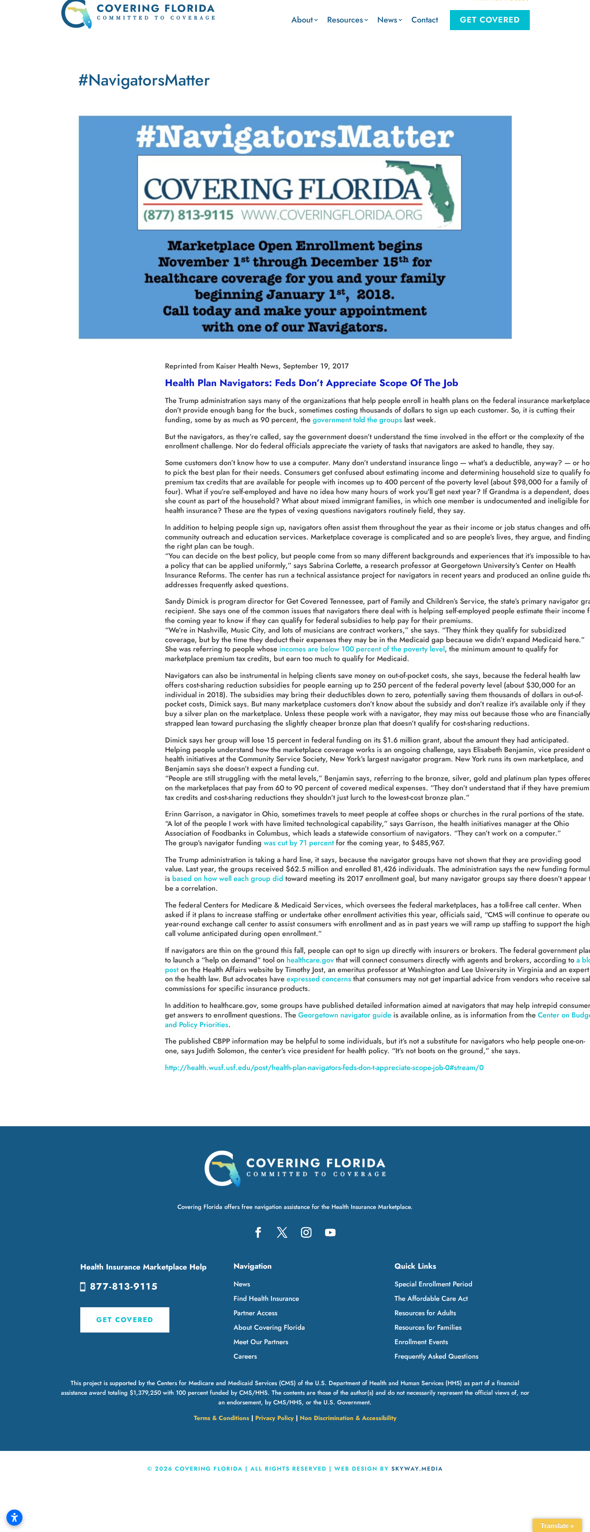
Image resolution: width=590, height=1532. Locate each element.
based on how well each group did (227, 878)
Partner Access (255, 1313)
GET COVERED (124, 1319)
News (387, 20)
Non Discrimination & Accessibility (348, 1418)
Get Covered (490, 20)
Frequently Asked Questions (436, 1356)
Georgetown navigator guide (344, 1015)
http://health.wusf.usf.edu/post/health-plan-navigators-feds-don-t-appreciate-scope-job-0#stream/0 (324, 1067)
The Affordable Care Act (431, 1298)
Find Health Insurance (266, 1298)
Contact (424, 20)
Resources (345, 20)
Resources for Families (428, 1327)
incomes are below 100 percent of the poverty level (362, 649)
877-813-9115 (124, 1286)
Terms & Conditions (221, 1418)
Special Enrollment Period (433, 1284)
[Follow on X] (282, 1232)
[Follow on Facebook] (258, 1232)
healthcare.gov (310, 960)
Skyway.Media (417, 1469)
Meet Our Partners (261, 1342)
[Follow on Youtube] (330, 1232)
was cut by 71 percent (299, 843)
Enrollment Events (421, 1342)
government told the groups (357, 420)
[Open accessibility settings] (14, 1518)
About (302, 20)
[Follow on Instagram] (306, 1232)
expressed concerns (319, 979)
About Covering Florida (269, 1327)
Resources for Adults (425, 1313)
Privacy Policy (274, 1418)
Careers (245, 1356)
